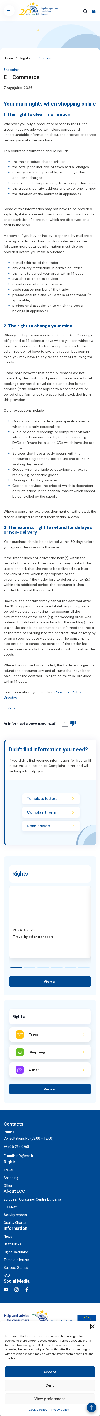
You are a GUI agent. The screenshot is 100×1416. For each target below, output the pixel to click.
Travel (8, 1170)
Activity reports (15, 1215)
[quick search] (85, 11)
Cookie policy (38, 1410)
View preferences (50, 1398)
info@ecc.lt (24, 1156)
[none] (94, 11)
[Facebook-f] (27, 1289)
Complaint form (41, 812)
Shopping (47, 58)
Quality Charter (15, 1223)
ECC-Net (10, 1207)
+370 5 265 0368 (16, 1147)
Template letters (42, 798)
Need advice (38, 825)
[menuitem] (94, 11)
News (8, 1236)
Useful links (12, 1244)
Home (8, 58)
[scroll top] (91, 1407)
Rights (25, 58)
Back (11, 708)
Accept (50, 1372)
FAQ (7, 1275)
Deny (50, 1385)
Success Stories (16, 1268)
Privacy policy (59, 1410)
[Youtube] (6, 1289)
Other (8, 1186)
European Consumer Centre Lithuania (32, 1199)
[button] (92, 1326)
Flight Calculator (16, 1252)
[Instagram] (16, 1289)
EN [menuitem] (94, 12)
